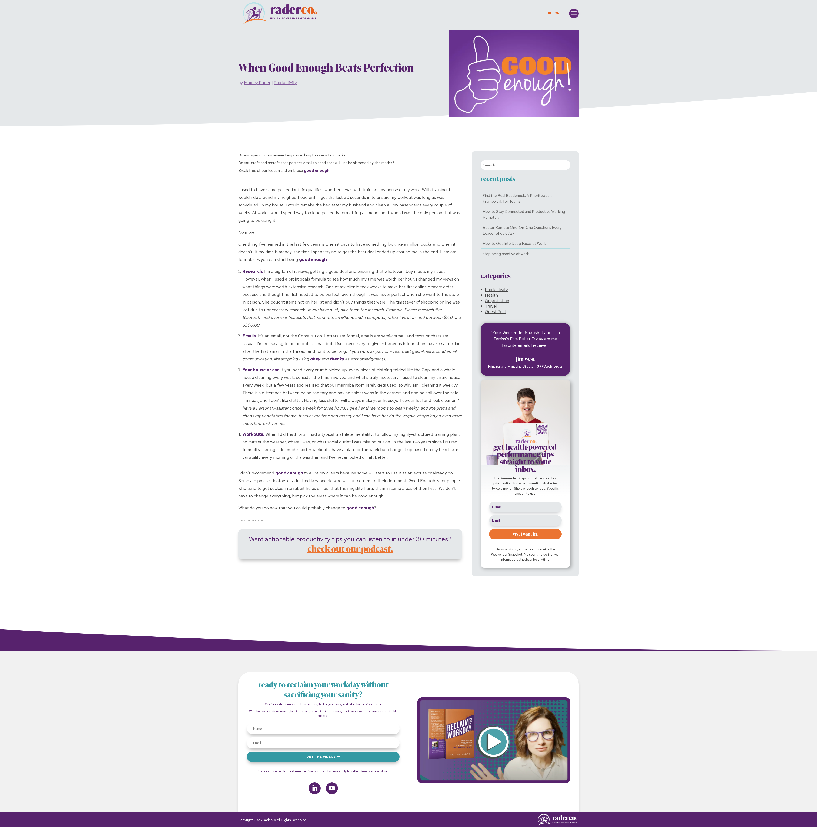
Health (491, 295)
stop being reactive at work (506, 253)
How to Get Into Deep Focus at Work (514, 243)
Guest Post (495, 311)
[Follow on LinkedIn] (315, 788)
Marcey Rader (257, 82)
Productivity (285, 82)
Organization (497, 300)
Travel (491, 306)
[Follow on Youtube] (332, 788)
